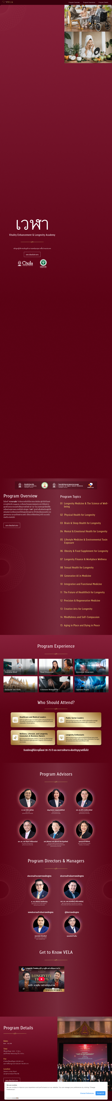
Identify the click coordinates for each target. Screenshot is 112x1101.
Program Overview (74, 2)
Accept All (100, 1093)
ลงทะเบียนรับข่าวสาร (32, 255)
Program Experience (89, 2)
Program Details (103, 2)
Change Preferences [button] (87, 1093)
